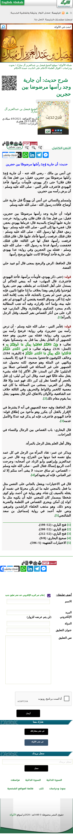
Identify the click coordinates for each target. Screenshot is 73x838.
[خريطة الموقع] (67, 14)
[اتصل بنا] (39, 20)
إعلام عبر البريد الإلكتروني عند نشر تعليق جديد (25, 595)
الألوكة (13, 814)
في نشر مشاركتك (37, 731)
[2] (45, 398)
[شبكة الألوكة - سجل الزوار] (44, 14)
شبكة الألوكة (65, 65)
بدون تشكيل (14, 146)
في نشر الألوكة (37, 742)
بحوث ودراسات (57, 789)
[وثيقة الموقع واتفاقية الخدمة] (23, 14)
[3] (62, 421)
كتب (41, 789)
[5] (57, 515)
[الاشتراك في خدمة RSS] (63, 14)
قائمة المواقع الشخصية (20, 789)
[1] (60, 317)
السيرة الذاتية (54, 780)
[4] (33, 475)
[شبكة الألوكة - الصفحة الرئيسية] (56, 14)
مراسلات (15, 780)
